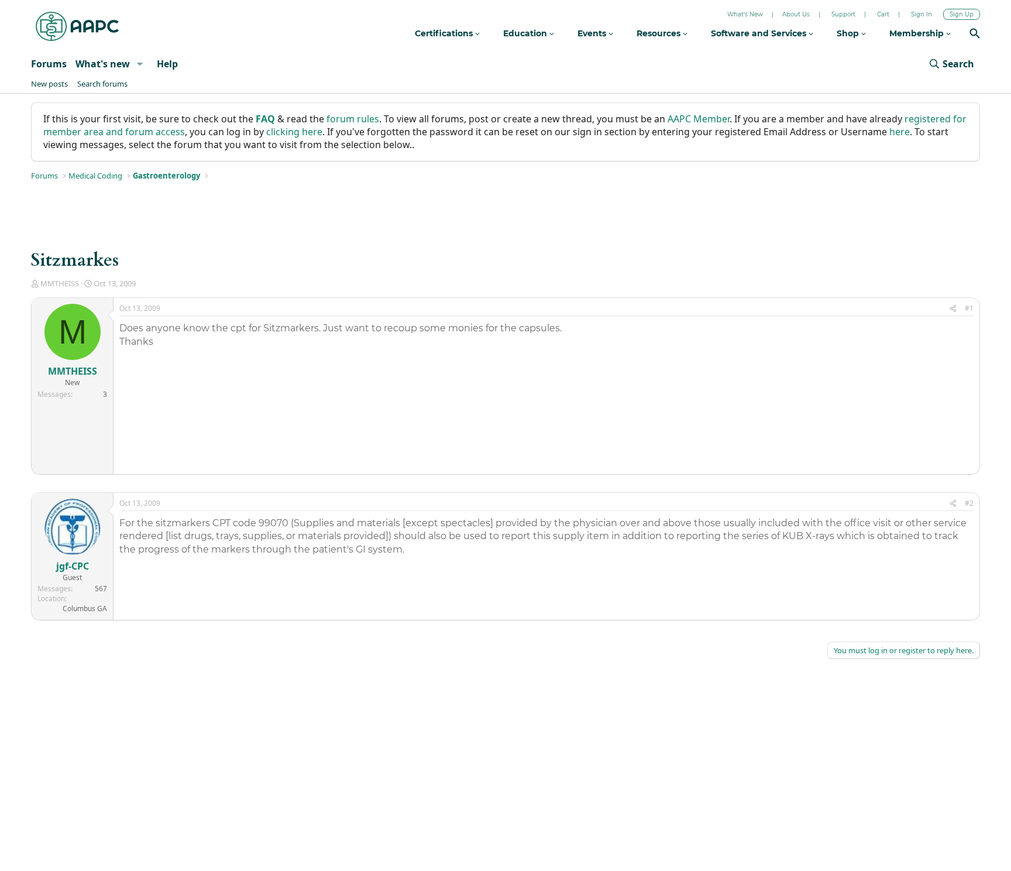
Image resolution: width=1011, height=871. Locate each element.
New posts (49, 83)
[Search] (974, 35)
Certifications (445, 33)
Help (167, 63)
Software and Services (760, 33)
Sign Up (962, 14)
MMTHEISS (59, 283)
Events (592, 33)
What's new (102, 63)
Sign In (921, 14)
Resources (660, 33)
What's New (745, 14)
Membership (917, 33)
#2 (969, 503)
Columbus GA (85, 608)
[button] (139, 64)
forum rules (352, 118)
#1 (969, 308)
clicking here (294, 131)
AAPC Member (699, 118)
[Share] (953, 309)
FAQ (265, 118)
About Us (796, 14)
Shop (849, 33)
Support (843, 14)
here (899, 131)
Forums (49, 63)
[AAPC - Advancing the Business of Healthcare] (77, 26)
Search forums (102, 83)
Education (526, 33)
